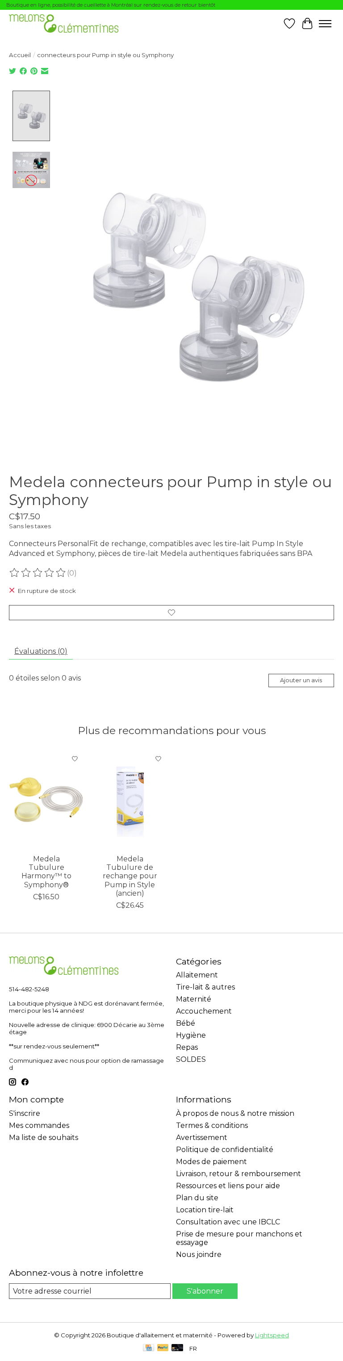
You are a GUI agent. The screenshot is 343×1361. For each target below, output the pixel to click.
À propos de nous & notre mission (235, 1113)
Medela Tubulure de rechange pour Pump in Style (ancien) (130, 876)
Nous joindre (199, 1254)
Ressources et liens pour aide (228, 1185)
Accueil (20, 54)
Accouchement (204, 1011)
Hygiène (191, 1035)
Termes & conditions (212, 1125)
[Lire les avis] (38, 573)
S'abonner (205, 1291)
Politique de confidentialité (224, 1149)
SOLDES (191, 1059)
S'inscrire (24, 1113)
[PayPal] (163, 1348)
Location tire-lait (205, 1210)
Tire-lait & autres (205, 987)
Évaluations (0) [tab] (40, 651)
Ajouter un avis (301, 680)
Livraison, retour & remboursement (238, 1173)
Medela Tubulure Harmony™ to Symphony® (46, 872)
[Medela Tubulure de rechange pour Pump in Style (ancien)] (129, 799)
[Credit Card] (148, 1348)
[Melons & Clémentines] (63, 23)
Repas (187, 1047)
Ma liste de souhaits (43, 1137)
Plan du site (197, 1198)
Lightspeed (272, 1335)
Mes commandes (39, 1125)
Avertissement (201, 1137)
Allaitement (197, 975)
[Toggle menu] (325, 24)
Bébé (185, 1023)
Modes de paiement (211, 1161)
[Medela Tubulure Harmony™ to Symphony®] (46, 799)
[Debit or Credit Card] (177, 1348)
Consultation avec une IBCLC (228, 1222)
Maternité (193, 999)
